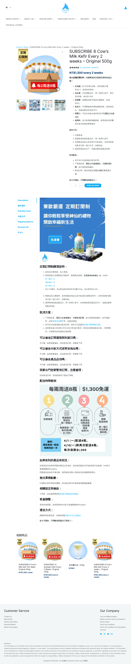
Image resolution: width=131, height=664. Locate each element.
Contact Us (8, 616)
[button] (19, 19)
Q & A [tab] (20, 232)
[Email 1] (112, 634)
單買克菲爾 (57, 321)
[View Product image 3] (47, 105)
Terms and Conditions (107, 624)
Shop (26, 47)
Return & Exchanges (11, 627)
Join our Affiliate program (108, 616)
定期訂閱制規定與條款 (69, 494)
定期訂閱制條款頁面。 (93, 325)
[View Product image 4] (60, 105)
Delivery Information (11, 622)
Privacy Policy (105, 622)
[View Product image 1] (22, 105)
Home (18, 47)
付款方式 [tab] (21, 216)
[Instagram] (104, 634)
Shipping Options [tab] (25, 222)
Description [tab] (23, 200)
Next (65, 105)
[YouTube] (108, 634)
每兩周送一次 (50, 282)
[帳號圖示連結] (125, 8)
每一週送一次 (50, 279)
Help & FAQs (8, 619)
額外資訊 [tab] (21, 206)
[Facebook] (101, 634)
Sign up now (93, 185)
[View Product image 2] (34, 105)
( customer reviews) (89, 67)
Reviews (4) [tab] (23, 227)
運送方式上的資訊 (73, 515)
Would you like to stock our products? (112, 619)
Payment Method (10, 624)
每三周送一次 (50, 286)
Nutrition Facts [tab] (24, 211)
